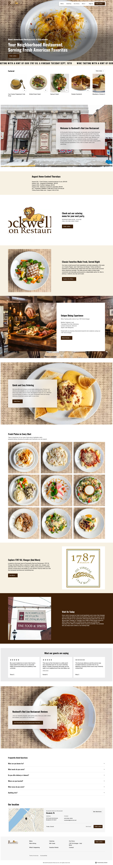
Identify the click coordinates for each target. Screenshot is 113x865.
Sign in (91, 4)
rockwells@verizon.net (70, 820)
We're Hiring (32, 843)
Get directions (97, 811)
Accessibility (43, 855)
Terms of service (33, 855)
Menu (62, 4)
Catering (68, 4)
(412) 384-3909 (68, 818)
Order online (98, 826)
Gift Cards (52, 843)
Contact (71, 847)
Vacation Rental (53, 847)
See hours (88, 826)
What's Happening (34, 847)
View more (45, 670)
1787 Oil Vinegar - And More (75, 844)
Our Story (76, 4)
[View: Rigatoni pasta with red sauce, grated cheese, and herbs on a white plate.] (89, 457)
